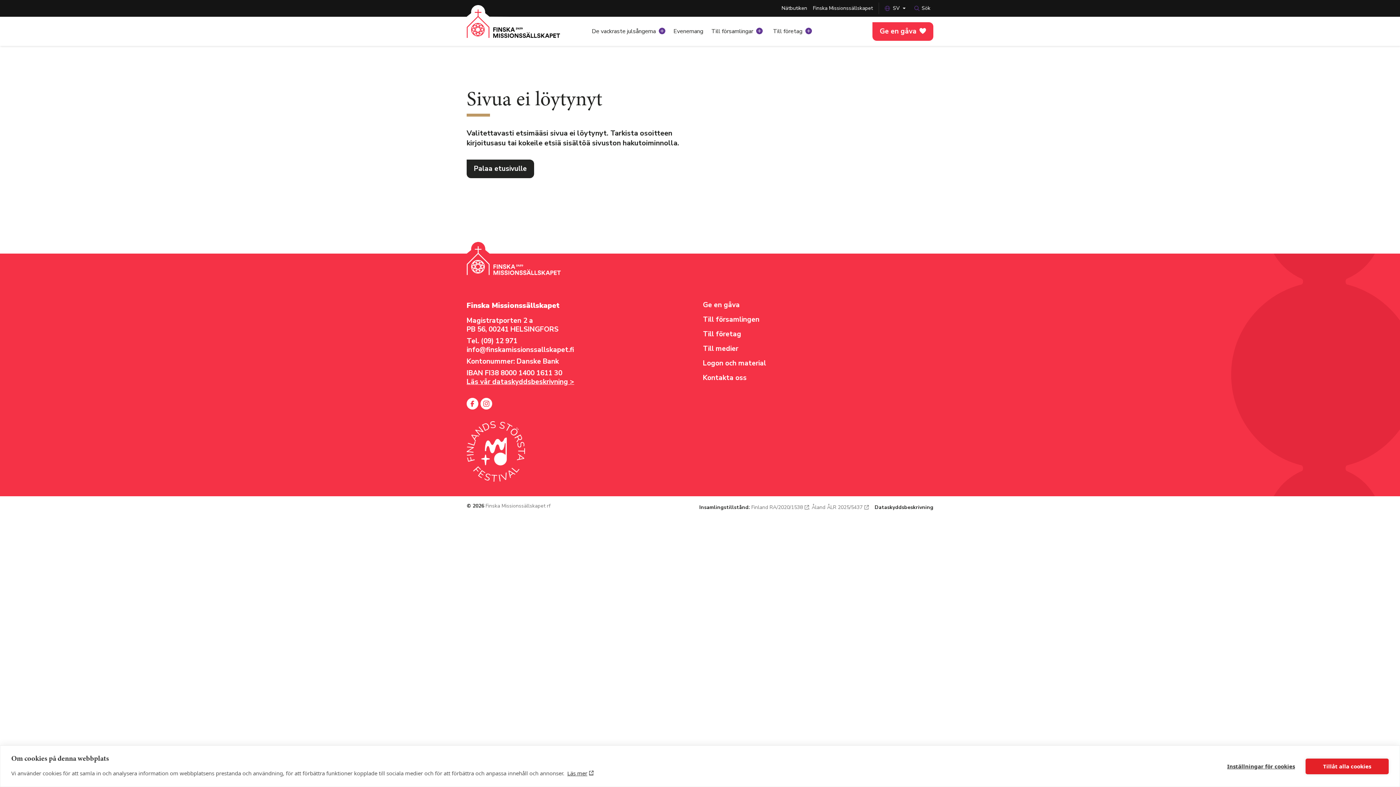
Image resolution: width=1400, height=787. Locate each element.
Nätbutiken (794, 8)
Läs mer (577, 773)
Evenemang (688, 31)
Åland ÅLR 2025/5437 (837, 507)
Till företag (787, 31)
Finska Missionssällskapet (843, 8)
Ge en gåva (898, 31)
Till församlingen (731, 319)
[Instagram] (486, 404)
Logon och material (734, 363)
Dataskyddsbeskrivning (904, 507)
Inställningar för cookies (1261, 766)
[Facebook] (472, 404)
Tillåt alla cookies (1347, 766)
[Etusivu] (513, 29)
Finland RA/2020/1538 (777, 507)
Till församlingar (732, 31)
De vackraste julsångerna (624, 31)
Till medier (720, 348)
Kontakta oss (725, 378)
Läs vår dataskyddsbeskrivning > (520, 382)
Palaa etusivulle (500, 168)
